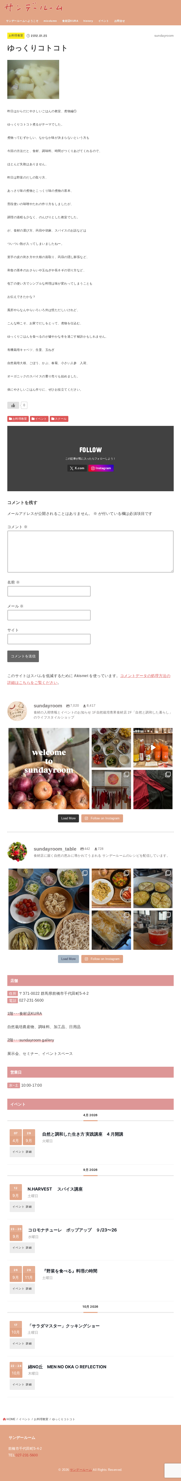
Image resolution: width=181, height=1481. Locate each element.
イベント (103, 20)
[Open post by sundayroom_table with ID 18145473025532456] (111, 930)
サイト (13, 630)
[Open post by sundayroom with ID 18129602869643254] (111, 747)
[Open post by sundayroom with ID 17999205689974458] (111, 789)
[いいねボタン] (13, 405)
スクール (61, 418)
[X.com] (77, 468)
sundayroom (48, 732)
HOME (11, 1419)
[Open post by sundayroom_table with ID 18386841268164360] (153, 888)
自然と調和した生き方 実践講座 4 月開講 (82, 1134)
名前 (13, 582)
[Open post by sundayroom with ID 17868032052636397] (153, 789)
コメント (17, 527)
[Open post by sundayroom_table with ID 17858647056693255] (48, 909)
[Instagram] (101, 468)
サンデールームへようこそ (22, 20)
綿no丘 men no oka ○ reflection (67, 1366)
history (88, 20)
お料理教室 (16, 35)
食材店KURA (70, 20)
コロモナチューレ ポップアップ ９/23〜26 (72, 1229)
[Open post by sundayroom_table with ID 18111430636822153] (111, 888)
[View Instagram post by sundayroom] (85, 804)
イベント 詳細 (22, 1151)
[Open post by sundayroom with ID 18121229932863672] (153, 747)
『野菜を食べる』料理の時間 (69, 1270)
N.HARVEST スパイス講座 (55, 1189)
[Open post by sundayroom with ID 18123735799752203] (48, 768)
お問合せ (119, 20)
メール (15, 606)
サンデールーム (81, 1470)
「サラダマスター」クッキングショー (66, 1325)
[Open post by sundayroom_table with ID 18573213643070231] (153, 930)
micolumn (50, 20)
